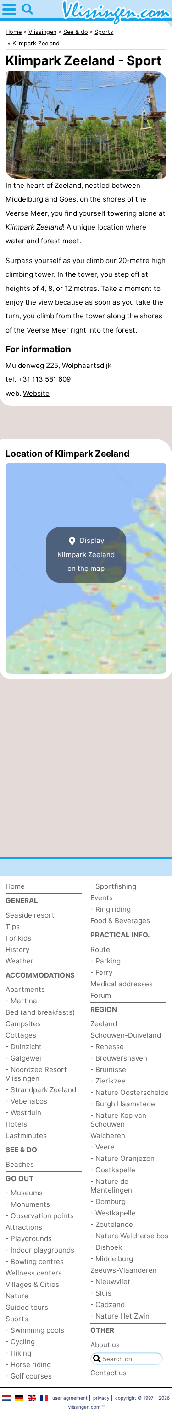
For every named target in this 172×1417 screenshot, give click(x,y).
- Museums (24, 1192)
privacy (101, 1398)
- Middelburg (111, 1258)
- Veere (102, 1147)
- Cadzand (107, 1304)
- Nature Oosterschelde (129, 1092)
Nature (17, 1295)
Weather (19, 961)
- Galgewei (23, 1058)
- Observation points (40, 1215)
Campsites (23, 1023)
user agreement (70, 1398)
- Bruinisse (108, 1069)
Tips (13, 926)
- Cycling (20, 1341)
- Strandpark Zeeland (41, 1089)
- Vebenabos (26, 1101)
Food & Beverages (120, 920)
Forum (100, 995)
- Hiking (18, 1353)
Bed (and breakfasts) (40, 1012)
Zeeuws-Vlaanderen (123, 1270)
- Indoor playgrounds (40, 1250)
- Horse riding (28, 1364)
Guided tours (27, 1307)
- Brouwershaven (118, 1058)
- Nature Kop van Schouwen (118, 1119)
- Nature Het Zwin (120, 1316)
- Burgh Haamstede (122, 1104)
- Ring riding (110, 909)
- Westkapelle (113, 1213)
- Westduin (23, 1112)
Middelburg (24, 199)
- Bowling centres (35, 1261)
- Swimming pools (35, 1330)
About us (105, 1344)
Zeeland (103, 1023)
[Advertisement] (86, 422)
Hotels (16, 1124)
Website (36, 393)
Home (15, 886)
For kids (18, 938)
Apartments (25, 989)
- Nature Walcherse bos (129, 1235)
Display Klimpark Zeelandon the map (86, 554)
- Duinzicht (24, 1046)
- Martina (21, 1000)
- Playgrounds (29, 1238)
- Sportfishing (113, 886)
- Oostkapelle (112, 1169)
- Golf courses (29, 1376)
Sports (17, 1318)
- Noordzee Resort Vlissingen (36, 1074)
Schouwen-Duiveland (125, 1035)
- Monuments (28, 1204)
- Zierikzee (108, 1081)
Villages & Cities (32, 1284)
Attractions (24, 1227)
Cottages (21, 1035)
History (17, 949)
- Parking (105, 961)
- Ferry (101, 972)
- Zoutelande (111, 1224)
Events (101, 897)
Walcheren (107, 1135)
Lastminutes (26, 1135)
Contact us (108, 1372)
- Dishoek (106, 1247)
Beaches (20, 1164)
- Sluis (100, 1293)
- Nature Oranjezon (122, 1158)
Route (100, 949)
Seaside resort (30, 915)
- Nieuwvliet (110, 1281)
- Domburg (108, 1201)
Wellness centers (34, 1273)
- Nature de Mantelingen (111, 1185)
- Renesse (107, 1046)
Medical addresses (121, 983)
